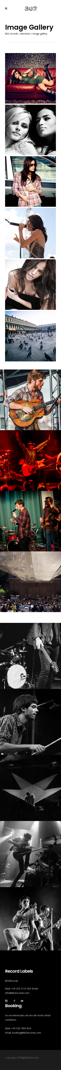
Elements (25, 34)
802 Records (11, 34)
